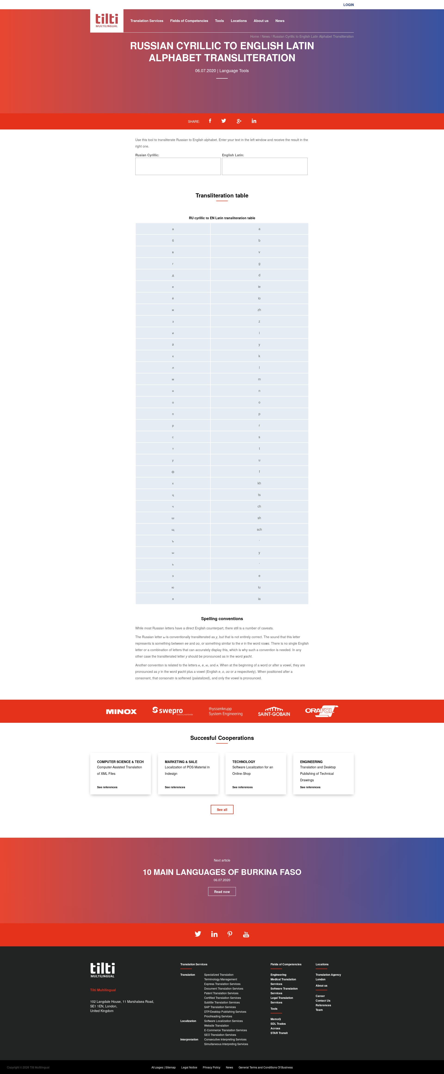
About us (261, 20)
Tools (219, 20)
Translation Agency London (328, 976)
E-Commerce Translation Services (225, 1030)
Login (348, 4)
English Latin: (233, 155)
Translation (187, 974)
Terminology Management (220, 979)
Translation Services (146, 20)
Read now (222, 891)
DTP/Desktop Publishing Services (225, 1011)
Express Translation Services (222, 984)
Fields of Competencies (189, 20)
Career (320, 996)
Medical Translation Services (283, 981)
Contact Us (323, 1000)
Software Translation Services (284, 990)
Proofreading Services (218, 1016)
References (323, 1005)
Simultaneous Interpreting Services (226, 1044)
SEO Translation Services (220, 1035)
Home (254, 36)
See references (107, 787)
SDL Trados (278, 1024)
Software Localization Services (223, 1021)
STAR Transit (279, 1033)
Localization (188, 1021)
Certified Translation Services (222, 998)
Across (275, 1028)
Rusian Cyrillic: (147, 155)
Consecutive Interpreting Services (225, 1039)
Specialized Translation (219, 974)
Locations (239, 20)
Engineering (278, 974)
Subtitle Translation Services (222, 1002)
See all (222, 809)
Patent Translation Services (221, 993)
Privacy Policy (211, 1067)
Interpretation (189, 1039)
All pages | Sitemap (163, 1067)
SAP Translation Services (220, 1007)
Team (319, 1010)
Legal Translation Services (282, 1000)
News (279, 20)
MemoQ (276, 1019)
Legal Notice (189, 1067)
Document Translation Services (223, 988)
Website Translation (216, 1025)
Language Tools (234, 70)
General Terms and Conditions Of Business (266, 1067)
